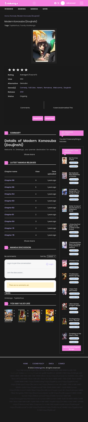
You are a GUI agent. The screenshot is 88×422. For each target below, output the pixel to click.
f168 (64, 379)
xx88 (60, 370)
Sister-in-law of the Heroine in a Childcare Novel (75, 208)
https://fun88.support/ (63, 393)
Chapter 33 (74, 232)
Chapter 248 (74, 327)
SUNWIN (71, 376)
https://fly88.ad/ (48, 410)
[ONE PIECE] (36, 315)
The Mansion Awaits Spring (74, 275)
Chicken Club (74, 261)
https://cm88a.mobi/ (63, 401)
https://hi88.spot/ (18, 384)
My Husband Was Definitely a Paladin (74, 174)
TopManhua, (15, 25)
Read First (37, 118)
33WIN (49, 387)
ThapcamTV (39, 404)
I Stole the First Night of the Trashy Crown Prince (74, 226)
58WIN (18, 387)
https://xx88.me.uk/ (54, 407)
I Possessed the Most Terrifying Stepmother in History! (75, 244)
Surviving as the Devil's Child (75, 334)
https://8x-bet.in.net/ (33, 384)
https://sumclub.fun (60, 376)
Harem (40, 87)
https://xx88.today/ (37, 381)
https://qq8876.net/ (70, 381)
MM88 (79, 379)
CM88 (17, 381)
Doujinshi (67, 87)
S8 (47, 379)
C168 (64, 373)
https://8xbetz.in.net (51, 384)
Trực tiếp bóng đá (23, 370)
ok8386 (59, 373)
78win (13, 379)
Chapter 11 (73, 308)
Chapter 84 (9, 194)
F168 (74, 370)
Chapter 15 (73, 166)
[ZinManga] (11, 3)
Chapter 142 (74, 338)
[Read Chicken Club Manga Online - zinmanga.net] (64, 263)
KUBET (28, 401)
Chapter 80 (9, 221)
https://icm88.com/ (44, 390)
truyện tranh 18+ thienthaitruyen (65, 390)
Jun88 (50, 393)
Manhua (34, 9)
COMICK (61, 363)
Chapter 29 (74, 196)
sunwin (43, 399)
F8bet (33, 390)
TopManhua (19, 298)
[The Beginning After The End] (22, 315)
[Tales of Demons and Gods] (8, 315)
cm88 (74, 384)
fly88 (64, 399)
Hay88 (49, 373)
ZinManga (8, 298)
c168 (21, 376)
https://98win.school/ (36, 396)
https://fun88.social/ (18, 407)
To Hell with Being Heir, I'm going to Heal (74, 191)
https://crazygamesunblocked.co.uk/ (25, 399)
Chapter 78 (9, 235)
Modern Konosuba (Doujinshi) (28, 16)
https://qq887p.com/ (53, 381)
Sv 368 (29, 407)
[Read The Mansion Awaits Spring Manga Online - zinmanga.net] (64, 276)
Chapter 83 (9, 201)
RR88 (48, 370)
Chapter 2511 (74, 297)
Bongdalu (20, 393)
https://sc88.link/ (39, 407)
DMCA (51, 363)
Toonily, (23, 25)
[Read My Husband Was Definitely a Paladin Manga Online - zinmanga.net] (64, 175)
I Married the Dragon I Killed (74, 304)
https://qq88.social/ (34, 387)
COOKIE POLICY (38, 363)
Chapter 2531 (74, 294)
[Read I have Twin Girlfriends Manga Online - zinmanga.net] (64, 291)
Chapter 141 (73, 342)
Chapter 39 (74, 267)
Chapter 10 (73, 312)
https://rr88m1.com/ (18, 390)
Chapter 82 (9, 208)
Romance (9, 9)
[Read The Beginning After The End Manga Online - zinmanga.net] (64, 321)
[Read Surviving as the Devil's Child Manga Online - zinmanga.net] (64, 336)
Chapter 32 (74, 236)
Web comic (57, 87)
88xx (31, 404)
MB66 (12, 376)
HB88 (55, 379)
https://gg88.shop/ (75, 407)
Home (7, 16)
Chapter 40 (74, 264)
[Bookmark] (63, 104)
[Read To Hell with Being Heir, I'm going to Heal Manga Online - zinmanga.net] (64, 192)
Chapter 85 (9, 187)
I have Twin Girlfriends (73, 289)
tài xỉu (48, 376)
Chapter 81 (9, 214)
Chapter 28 (74, 179)
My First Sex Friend (73, 159)
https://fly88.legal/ (72, 404)
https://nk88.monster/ (54, 396)
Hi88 (65, 396)
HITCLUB (19, 379)
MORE (45, 9)
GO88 (68, 379)
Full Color (32, 87)
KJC (53, 373)
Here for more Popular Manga (71, 348)
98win (43, 376)
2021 (21, 92)
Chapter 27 (73, 183)
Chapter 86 (9, 180)
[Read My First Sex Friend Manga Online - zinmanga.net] (64, 160)
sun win (38, 373)
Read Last (49, 118)
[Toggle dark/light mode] (34, 3)
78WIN (38, 376)
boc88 (69, 370)
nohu (76, 376)
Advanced (70, 3)
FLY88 (39, 410)
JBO (38, 379)
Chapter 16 (73, 163)
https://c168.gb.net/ (74, 373)
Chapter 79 (9, 228)
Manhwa (22, 9)
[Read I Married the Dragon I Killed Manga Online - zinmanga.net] (64, 306)
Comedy (13, 16)
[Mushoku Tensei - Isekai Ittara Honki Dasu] (50, 315)
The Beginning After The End (74, 319)
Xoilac (21, 373)
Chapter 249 (74, 323)
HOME (25, 363)
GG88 (79, 393)
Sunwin (74, 387)
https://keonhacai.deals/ (38, 393)
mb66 (23, 387)
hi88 (35, 379)
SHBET (60, 379)
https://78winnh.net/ (21, 404)
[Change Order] (40, 162)
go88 (44, 373)
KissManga (30, 25)
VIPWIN (80, 401)
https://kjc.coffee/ (38, 370)
